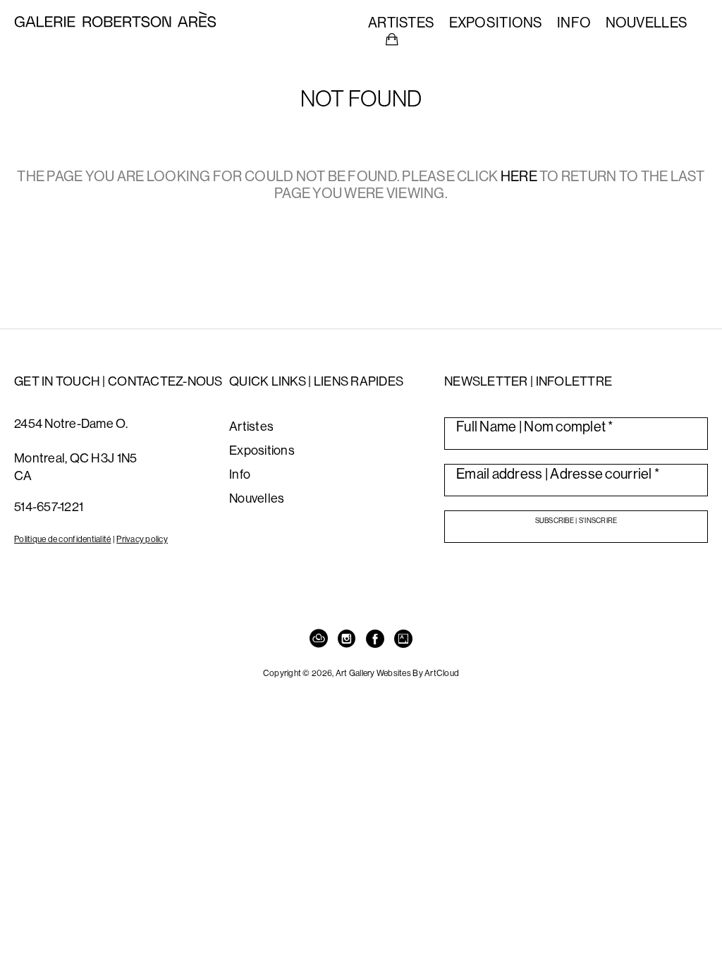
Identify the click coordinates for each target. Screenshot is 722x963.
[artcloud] (319, 639)
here (519, 176)
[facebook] (375, 639)
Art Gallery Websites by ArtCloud (398, 673)
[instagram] (347, 639)
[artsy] (403, 639)
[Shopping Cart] (392, 39)
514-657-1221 (48, 506)
